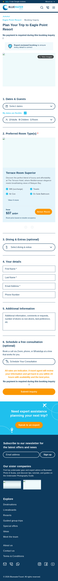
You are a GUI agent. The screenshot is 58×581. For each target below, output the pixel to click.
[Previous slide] (25, 227)
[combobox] (11, 247)
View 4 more (13, 200)
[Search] (42, 7)
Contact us (9, 551)
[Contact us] (47, 7)
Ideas (6, 531)
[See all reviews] (3, 1)
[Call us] (11, 564)
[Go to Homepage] (13, 7)
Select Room (43, 212)
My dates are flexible (12, 113)
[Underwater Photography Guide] (32, 485)
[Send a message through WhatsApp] (17, 564)
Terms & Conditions (13, 556)
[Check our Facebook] (46, 564)
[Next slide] (32, 227)
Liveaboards (9, 510)
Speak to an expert (29, 425)
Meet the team (10, 537)
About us (49, 2)
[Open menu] (53, 7)
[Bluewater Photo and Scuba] (12, 485)
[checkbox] (25, 113)
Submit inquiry (29, 392)
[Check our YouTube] (53, 564)
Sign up (48, 454)
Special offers (10, 526)
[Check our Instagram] (39, 564)
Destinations (10, 504)
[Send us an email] (4, 564)
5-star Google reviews (15, 2)
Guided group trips (13, 521)
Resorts (7, 515)
